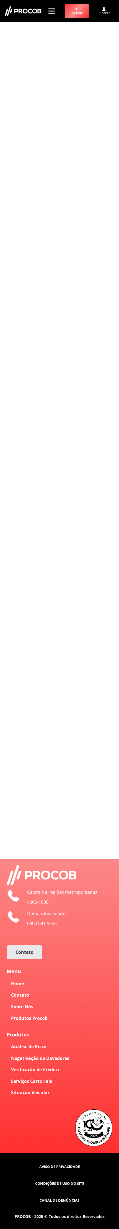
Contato (20, 995)
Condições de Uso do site (59, 1183)
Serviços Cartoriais (31, 1081)
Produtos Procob (29, 1018)
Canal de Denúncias (59, 1200)
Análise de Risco (28, 1047)
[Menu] (52, 11)
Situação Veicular (30, 1092)
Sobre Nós (22, 1007)
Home (17, 984)
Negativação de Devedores (40, 1058)
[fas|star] (100, 1217)
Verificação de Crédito (35, 1070)
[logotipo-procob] (23, 11)
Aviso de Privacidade (59, 1166)
